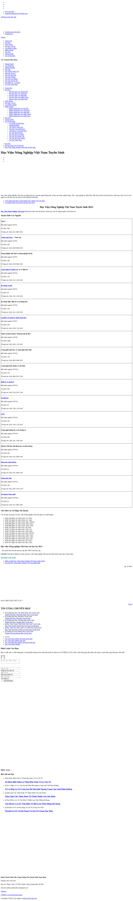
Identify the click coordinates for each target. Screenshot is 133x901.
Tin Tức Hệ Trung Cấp (16, 136)
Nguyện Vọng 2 (10, 73)
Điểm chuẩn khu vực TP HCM (19, 110)
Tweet (130, 604)
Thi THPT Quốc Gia (12, 71)
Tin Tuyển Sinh (10, 121)
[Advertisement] (38, 24)
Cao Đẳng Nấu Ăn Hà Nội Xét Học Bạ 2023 (20, 203)
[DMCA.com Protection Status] (11, 895)
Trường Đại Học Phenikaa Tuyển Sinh (17, 618)
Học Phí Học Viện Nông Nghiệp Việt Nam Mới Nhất (22, 563)
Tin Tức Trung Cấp (11, 81)
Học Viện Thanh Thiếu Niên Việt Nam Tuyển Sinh (22, 626)
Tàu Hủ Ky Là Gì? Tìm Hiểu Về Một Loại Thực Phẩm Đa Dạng (32, 804)
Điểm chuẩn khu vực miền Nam (19, 116)
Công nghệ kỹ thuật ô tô (9, 269)
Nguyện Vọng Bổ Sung (17, 129)
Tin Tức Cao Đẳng (11, 79)
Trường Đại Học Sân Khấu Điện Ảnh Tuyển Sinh (21, 615)
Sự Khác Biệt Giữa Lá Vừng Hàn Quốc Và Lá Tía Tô (28, 782)
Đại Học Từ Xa (10, 103)
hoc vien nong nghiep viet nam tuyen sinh (18, 639)
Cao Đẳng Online (11, 105)
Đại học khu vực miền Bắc (18, 95)
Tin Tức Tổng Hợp (11, 84)
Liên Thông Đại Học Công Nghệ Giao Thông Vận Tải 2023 (25, 201)
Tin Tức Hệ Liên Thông (17, 138)
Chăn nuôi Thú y (7, 237)
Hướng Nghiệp (10, 68)
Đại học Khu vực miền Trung (19, 97)
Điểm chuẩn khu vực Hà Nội (18, 108)
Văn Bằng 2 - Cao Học (12, 82)
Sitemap (3, 891)
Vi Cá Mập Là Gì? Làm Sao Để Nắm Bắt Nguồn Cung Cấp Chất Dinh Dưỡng (38, 789)
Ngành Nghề (9, 64)
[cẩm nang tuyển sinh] (12, 32)
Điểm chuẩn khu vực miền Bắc (19, 112)
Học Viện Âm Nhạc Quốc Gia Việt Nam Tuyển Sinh (22, 629)
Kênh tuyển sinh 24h (30, 898)
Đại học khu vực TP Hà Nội (18, 92)
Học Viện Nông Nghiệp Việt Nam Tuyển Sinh (20, 147)
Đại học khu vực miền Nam (18, 99)
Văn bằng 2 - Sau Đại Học (18, 131)
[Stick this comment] (2, 681)
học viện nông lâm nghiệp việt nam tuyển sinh (20, 642)
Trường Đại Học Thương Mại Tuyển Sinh (19, 622)
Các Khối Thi (9, 66)
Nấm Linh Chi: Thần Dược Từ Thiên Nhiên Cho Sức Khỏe (30, 796)
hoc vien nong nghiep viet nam (15, 640)
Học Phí (7, 69)
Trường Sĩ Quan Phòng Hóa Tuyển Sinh (18, 633)
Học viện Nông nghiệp (12, 644)
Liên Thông (9, 101)
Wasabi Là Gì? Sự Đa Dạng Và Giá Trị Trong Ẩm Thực (29, 811)
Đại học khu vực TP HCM (18, 93)
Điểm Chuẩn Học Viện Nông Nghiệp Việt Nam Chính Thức (25, 561)
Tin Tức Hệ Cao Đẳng (16, 134)
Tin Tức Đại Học (10, 75)
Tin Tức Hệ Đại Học (16, 133)
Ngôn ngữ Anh (6, 478)
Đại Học (8, 90)
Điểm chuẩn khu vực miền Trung (20, 114)
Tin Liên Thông (10, 77)
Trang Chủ (8, 88)
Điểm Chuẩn (9, 106)
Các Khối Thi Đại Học (16, 123)
